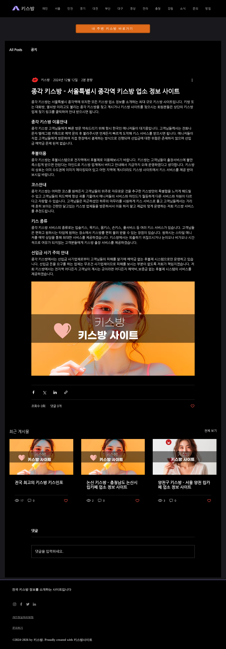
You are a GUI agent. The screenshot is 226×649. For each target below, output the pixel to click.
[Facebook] (21, 604)
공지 (34, 49)
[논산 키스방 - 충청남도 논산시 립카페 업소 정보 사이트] (113, 457)
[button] (133, 8)
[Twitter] (28, 604)
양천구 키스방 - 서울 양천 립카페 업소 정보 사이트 (184, 484)
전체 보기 (210, 430)
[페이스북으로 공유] (33, 392)
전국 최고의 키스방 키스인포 (39, 482)
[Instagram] (14, 604)
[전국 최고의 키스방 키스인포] (41, 457)
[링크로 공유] (66, 392)
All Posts (15, 49)
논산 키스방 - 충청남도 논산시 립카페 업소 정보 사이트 (112, 484)
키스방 (38, 639)
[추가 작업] (192, 80)
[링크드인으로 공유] (55, 392)
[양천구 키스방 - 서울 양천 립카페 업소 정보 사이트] (185, 457)
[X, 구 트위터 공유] (44, 392)
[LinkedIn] (34, 604)
